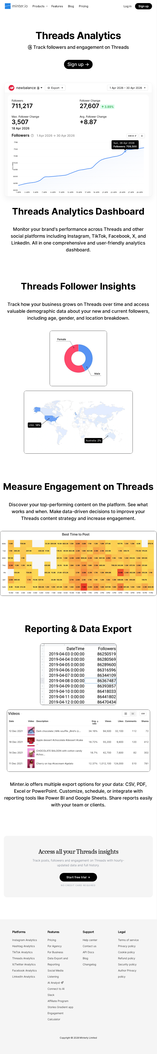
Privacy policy (127, 946)
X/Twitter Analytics (24, 964)
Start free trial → (78, 877)
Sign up (143, 6)
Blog (71, 6)
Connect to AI (56, 988)
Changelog (89, 964)
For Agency (55, 946)
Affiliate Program (58, 1001)
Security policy (127, 964)
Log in (128, 6)
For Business (55, 952)
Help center (90, 940)
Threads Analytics (23, 958)
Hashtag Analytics (23, 946)
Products (38, 6)
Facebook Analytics (24, 970)
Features (57, 6)
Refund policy (126, 958)
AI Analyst (54, 982)
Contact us (89, 946)
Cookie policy (126, 952)
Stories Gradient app (60, 1007)
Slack (51, 994)
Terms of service (128, 940)
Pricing (83, 6)
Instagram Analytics (24, 940)
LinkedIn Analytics (23, 976)
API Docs (88, 952)
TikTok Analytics (22, 952)
